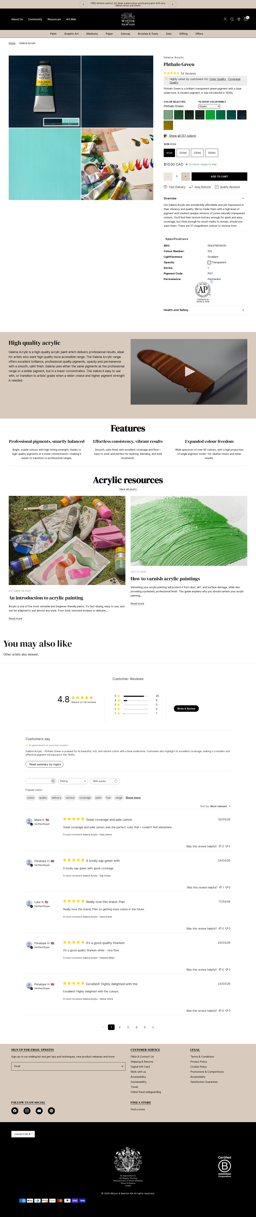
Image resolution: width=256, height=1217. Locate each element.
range (118, 797)
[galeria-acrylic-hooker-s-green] (199, 114)
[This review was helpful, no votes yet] (220, 846)
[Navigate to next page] (153, 1027)
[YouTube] (39, 1110)
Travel (134, 1087)
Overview (170, 198)
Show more (133, 797)
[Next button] (247, 450)
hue (108, 797)
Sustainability (138, 1081)
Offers (199, 33)
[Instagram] (27, 1110)
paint (98, 797)
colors (30, 797)
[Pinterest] (51, 1110)
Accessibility (138, 1076)
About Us (17, 19)
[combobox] (73, 781)
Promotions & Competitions (207, 1071)
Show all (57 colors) (182, 136)
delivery (56, 797)
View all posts (128, 489)
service (70, 797)
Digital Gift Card (140, 1066)
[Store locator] (238, 19)
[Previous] (83, 4)
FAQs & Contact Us (142, 1056)
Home (12, 43)
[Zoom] (73, 63)
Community (35, 19)
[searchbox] (38, 781)
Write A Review (186, 708)
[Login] (225, 19)
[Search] (232, 19)
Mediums (92, 33)
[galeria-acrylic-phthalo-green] (241, 114)
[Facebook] (14, 1110)
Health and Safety (176, 310)
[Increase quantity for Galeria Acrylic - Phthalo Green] (185, 176)
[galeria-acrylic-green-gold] (168, 125)
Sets (169, 33)
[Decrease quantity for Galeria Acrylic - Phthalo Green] (168, 176)
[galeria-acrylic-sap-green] (178, 114)
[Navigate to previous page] (103, 1027)
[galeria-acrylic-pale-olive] (168, 114)
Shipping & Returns (142, 1061)
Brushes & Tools (148, 33)
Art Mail (71, 19)
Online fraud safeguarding (146, 1092)
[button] (189, 371)
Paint (53, 33)
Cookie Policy (198, 1066)
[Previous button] (9, 450)
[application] (189, 372)
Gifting (183, 33)
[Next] (172, 4)
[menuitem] (17, 19)
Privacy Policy (198, 1061)
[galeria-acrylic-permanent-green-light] (210, 114)
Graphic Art (71, 33)
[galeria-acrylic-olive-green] (189, 114)
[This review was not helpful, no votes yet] (226, 846)
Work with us (138, 1071)
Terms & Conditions (202, 1056)
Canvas (125, 33)
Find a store (138, 1109)
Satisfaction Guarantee (204, 1081)
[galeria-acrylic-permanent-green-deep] (231, 114)
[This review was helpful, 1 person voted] (220, 887)
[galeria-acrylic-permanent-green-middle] (220, 114)
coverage (85, 797)
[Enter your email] (121, 1066)
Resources (54, 19)
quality (43, 797)
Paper (109, 33)
